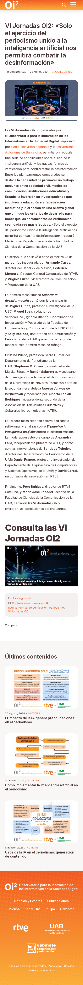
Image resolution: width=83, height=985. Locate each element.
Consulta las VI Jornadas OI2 (36, 533)
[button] (64, 5)
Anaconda (48, 970)
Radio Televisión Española (30, 147)
